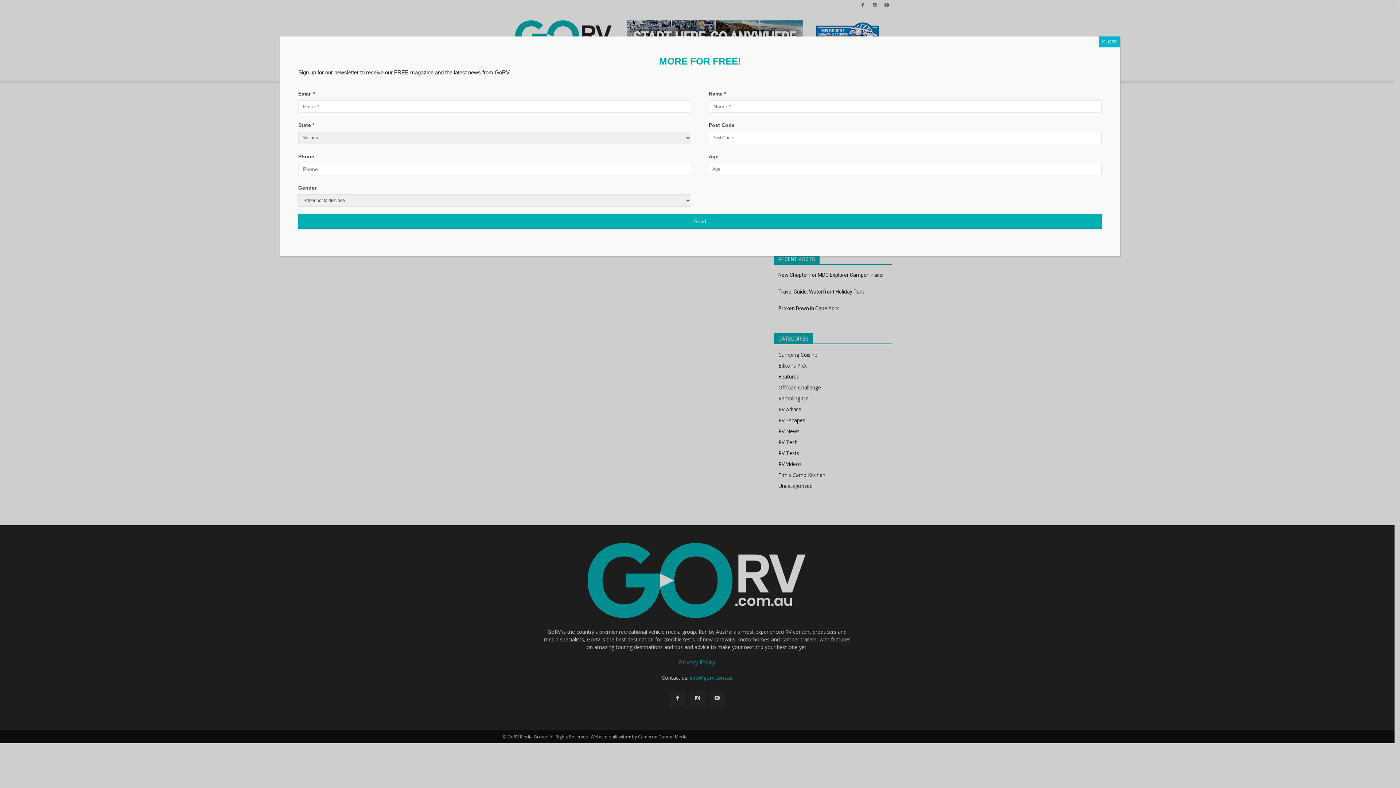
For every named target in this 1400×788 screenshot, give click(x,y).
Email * (306, 94)
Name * (717, 94)
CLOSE (1109, 41)
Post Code (722, 125)
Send (700, 221)
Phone (306, 156)
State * (306, 125)
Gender (307, 188)
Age (714, 156)
